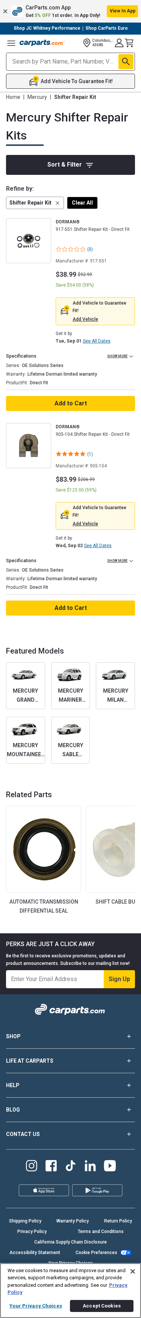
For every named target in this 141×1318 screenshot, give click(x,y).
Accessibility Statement (34, 1252)
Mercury (37, 97)
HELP (13, 1085)
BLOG (13, 1110)
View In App (122, 11)
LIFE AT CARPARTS (29, 1061)
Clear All (82, 203)
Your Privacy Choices (35, 1306)
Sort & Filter (64, 164)
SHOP (13, 1036)
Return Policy (118, 1221)
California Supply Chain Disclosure (70, 1242)
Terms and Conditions (101, 1231)
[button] (70, 11)
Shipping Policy (25, 1221)
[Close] (132, 1271)
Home (13, 97)
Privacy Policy (32, 1231)
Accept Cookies (102, 1306)
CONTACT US (23, 1134)
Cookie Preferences (96, 1252)
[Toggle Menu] (11, 43)
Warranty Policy (72, 1221)
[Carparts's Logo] (42, 42)
